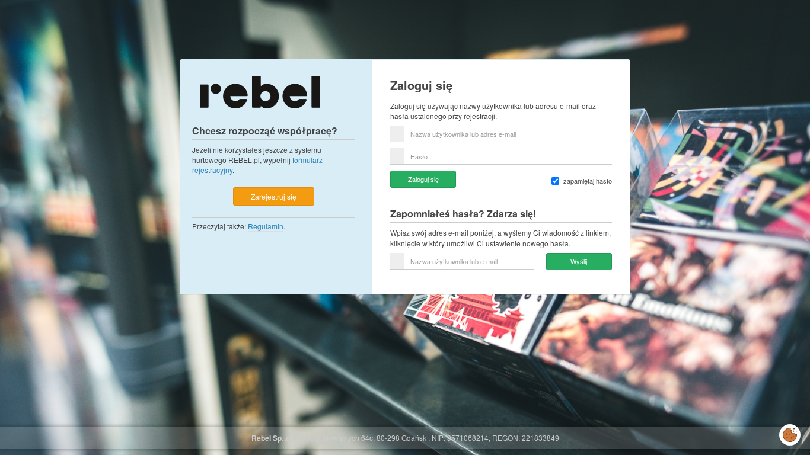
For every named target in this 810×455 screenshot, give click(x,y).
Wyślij (578, 261)
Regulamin (265, 226)
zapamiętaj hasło (587, 181)
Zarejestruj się (273, 196)
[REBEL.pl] (259, 91)
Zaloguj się (423, 179)
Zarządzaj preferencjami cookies (789, 432)
